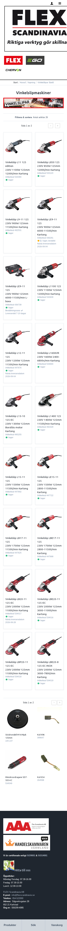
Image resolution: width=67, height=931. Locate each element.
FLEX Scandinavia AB (13, 892)
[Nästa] (50, 125)
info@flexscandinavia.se (23, 895)
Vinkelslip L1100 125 (49, 286)
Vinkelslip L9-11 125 (17, 219)
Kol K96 (40, 734)
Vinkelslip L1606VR (48, 352)
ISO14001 (42, 855)
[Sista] (57, 125)
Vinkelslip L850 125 (48, 162)
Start (15, 82)
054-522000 (17, 898)
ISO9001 (31, 855)
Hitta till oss (22, 870)
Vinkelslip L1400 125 (49, 416)
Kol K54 (40, 777)
